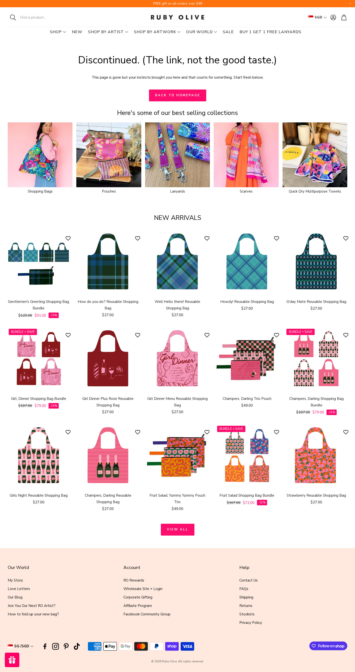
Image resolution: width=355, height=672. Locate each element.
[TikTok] (76, 646)
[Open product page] (40, 154)
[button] (37, 17)
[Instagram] (55, 646)
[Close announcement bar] (350, 3)
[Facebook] (45, 646)
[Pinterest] (66, 646)
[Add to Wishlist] (68, 238)
